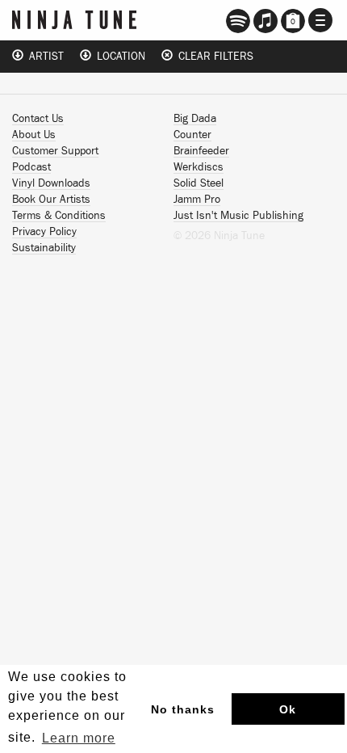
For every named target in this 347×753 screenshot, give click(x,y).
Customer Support (55, 151)
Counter (192, 135)
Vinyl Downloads (51, 183)
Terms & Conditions (59, 215)
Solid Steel (199, 183)
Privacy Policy (44, 232)
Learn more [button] (78, 738)
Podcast (31, 167)
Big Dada (195, 118)
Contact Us (38, 118)
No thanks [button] (183, 709)
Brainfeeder (201, 151)
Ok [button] (287, 709)
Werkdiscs (199, 167)
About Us (34, 135)
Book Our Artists (51, 199)
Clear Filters (213, 56)
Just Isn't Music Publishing (238, 215)
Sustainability (44, 248)
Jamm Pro (197, 199)
